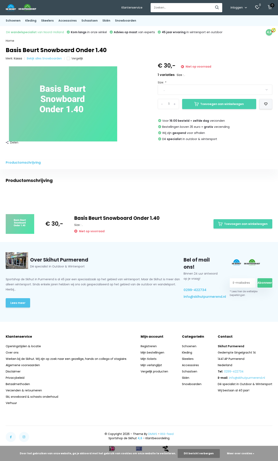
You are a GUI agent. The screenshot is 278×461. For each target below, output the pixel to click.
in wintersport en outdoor (192, 32)
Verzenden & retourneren (24, 390)
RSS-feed (167, 434)
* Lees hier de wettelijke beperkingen (243, 293)
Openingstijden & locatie (23, 346)
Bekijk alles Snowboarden (44, 58)
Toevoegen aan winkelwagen (222, 104)
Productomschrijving (23, 162)
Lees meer (17, 303)
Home (10, 41)
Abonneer (264, 283)
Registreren (149, 346)
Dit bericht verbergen (199, 453)
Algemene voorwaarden (23, 365)
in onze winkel (89, 32)
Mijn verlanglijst (151, 365)
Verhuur (11, 403)
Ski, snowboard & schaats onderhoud (32, 397)
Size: (162, 82)
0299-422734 (195, 290)
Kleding (30, 21)
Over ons (12, 352)
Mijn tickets (149, 359)
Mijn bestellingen (152, 352)
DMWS (152, 434)
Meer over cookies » (240, 453)
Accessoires (67, 21)
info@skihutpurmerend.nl (202, 296)
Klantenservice (131, 7)
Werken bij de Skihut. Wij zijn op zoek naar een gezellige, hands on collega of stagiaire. (66, 359)
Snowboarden (125, 21)
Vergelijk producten (154, 371)
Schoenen (13, 21)
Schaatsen (89, 21)
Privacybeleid (15, 378)
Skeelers (47, 21)
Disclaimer (13, 371)
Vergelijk (77, 58)
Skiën (106, 21)
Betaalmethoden (18, 384)
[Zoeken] (217, 7)
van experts (134, 32)
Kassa (18, 58)
